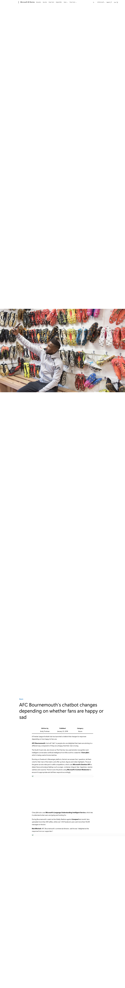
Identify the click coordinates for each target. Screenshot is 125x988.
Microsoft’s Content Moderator (78, 770)
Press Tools (72, 2)
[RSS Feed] (93, 2)
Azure (21, 699)
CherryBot (85, 752)
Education (38, 2)
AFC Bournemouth (38, 743)
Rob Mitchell (36, 828)
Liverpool (75, 819)
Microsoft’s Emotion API (81, 764)
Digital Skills (59, 2)
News (65, 2)
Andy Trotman (45, 731)
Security (45, 2)
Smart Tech (51, 2)
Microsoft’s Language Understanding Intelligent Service (66, 812)
